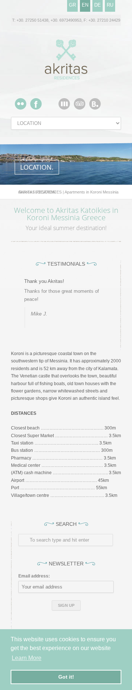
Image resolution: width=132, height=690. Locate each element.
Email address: (34, 576)
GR (72, 5)
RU (110, 5)
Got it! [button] (66, 677)
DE (97, 5)
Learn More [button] (26, 658)
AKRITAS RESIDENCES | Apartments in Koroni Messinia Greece (68, 192)
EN (85, 5)
